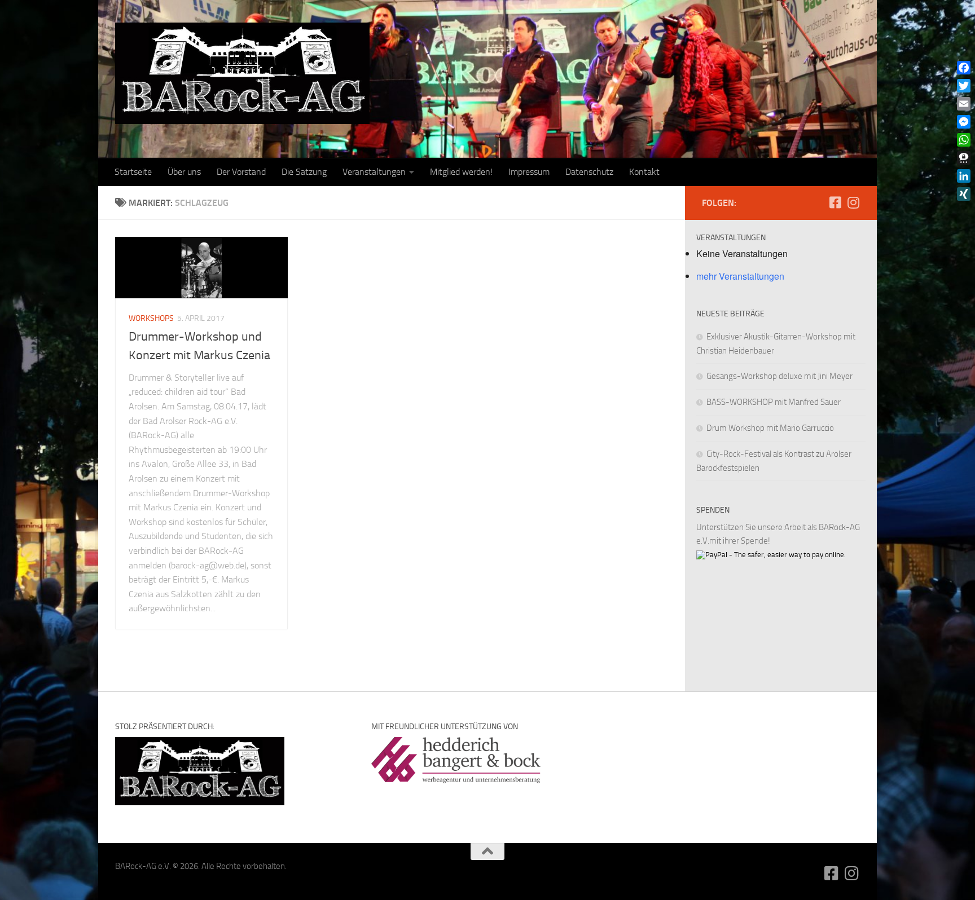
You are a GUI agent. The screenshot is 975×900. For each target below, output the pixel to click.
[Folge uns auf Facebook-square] (835, 202)
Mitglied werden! (461, 171)
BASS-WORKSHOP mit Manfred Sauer (773, 402)
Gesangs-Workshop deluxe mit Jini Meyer (779, 376)
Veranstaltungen (374, 171)
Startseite (133, 171)
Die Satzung (304, 171)
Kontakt (644, 171)
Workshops (151, 318)
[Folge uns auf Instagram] (853, 202)
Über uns (184, 171)
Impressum (529, 171)
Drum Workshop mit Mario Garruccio (770, 428)
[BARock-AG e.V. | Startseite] (242, 73)
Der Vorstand (241, 171)
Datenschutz (589, 171)
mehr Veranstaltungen (740, 276)
